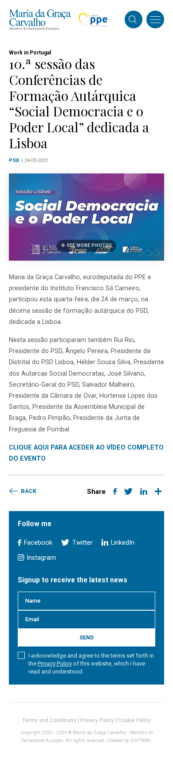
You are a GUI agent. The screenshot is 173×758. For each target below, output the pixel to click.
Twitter (81, 542)
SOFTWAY (140, 740)
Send (86, 637)
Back (28, 491)
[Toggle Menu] (155, 19)
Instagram (40, 558)
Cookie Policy (134, 720)
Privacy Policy (55, 663)
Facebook (37, 542)
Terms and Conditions (49, 720)
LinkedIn (121, 542)
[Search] (133, 20)
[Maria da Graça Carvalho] (40, 20)
